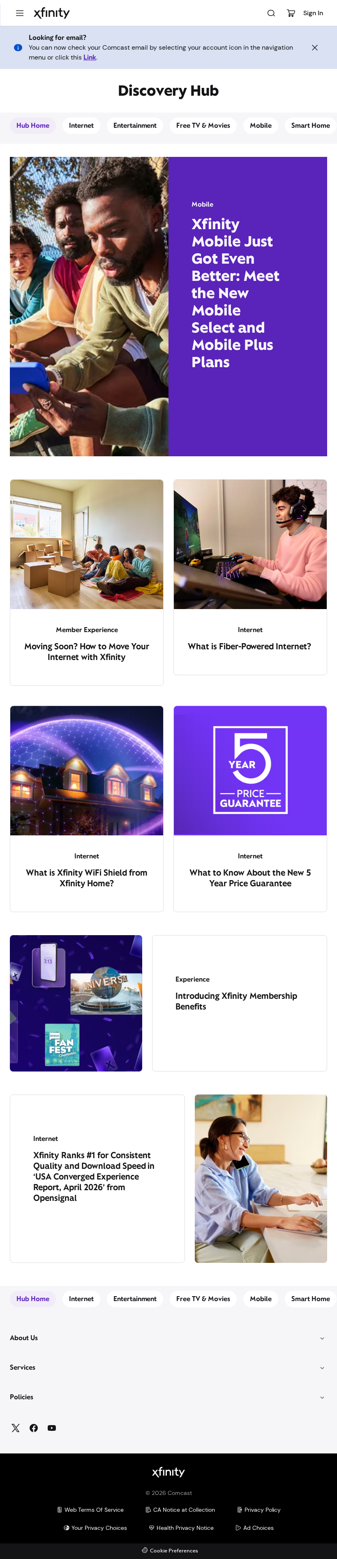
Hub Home (32, 125)
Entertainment (135, 125)
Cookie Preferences (174, 1551)
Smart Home (310, 125)
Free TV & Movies (203, 125)
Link (89, 57)
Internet (81, 125)
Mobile (261, 125)
